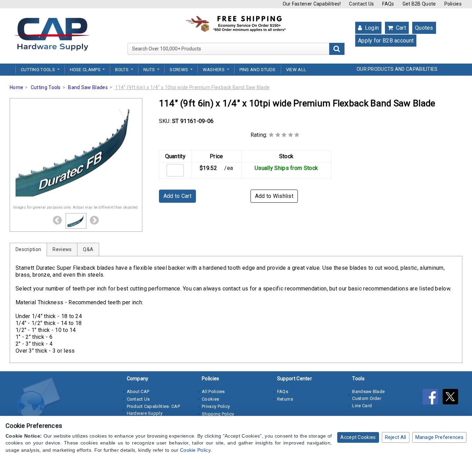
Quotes (424, 28)
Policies (453, 4)
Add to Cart (177, 196)
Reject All (395, 437)
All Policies (213, 391)
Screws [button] (179, 69)
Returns (285, 399)
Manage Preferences (439, 437)
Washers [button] (214, 69)
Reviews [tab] (62, 249)
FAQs (388, 4)
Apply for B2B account (386, 40)
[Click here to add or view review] (284, 135)
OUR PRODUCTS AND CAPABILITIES (397, 69)
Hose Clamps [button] (86, 69)
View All (296, 69)
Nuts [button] (150, 69)
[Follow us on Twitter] (452, 398)
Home (16, 87)
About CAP (138, 391)
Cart (400, 28)
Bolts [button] (122, 69)
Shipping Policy (218, 414)
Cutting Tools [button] (38, 69)
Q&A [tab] (88, 249)
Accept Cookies (358, 437)
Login (371, 28)
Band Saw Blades (88, 87)
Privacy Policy (216, 406)
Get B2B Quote (419, 4)
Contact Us (361, 4)
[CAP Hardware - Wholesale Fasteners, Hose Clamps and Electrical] (52, 34)
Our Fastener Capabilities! (312, 4)
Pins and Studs (257, 69)
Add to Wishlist (274, 196)
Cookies (210, 399)
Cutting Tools (46, 87)
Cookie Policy (195, 450)
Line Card (362, 405)
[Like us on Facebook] (433, 398)
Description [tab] (28, 249)
